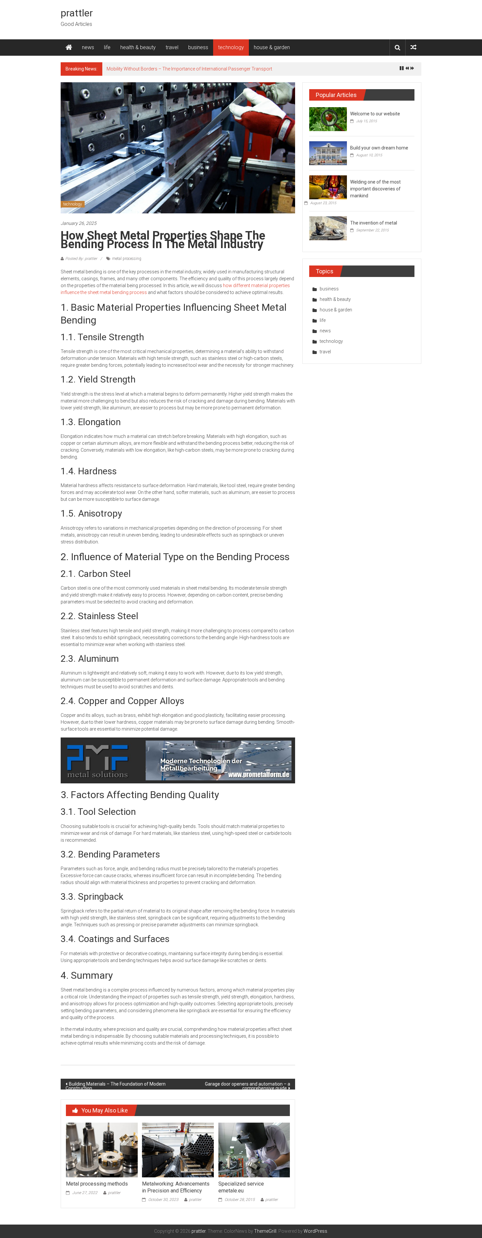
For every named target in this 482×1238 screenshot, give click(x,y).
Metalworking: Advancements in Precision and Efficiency (176, 1187)
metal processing (126, 258)
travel (172, 47)
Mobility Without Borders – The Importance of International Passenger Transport (189, 68)
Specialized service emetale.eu (241, 1187)
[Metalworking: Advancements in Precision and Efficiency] (177, 1149)
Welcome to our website (375, 113)
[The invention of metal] (328, 227)
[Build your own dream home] (328, 152)
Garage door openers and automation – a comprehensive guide (247, 1085)
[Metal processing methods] (101, 1149)
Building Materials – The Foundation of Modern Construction (116, 1085)
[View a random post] (413, 47)
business (198, 47)
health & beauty (138, 47)
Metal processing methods (97, 1184)
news (88, 47)
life (107, 47)
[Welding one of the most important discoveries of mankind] (328, 186)
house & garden (272, 47)
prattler (77, 13)
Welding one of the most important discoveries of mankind (375, 188)
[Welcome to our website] (328, 118)
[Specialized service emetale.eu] (254, 1149)
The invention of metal (373, 223)
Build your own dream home (379, 147)
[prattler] (69, 47)
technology (231, 47)
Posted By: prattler (81, 258)
